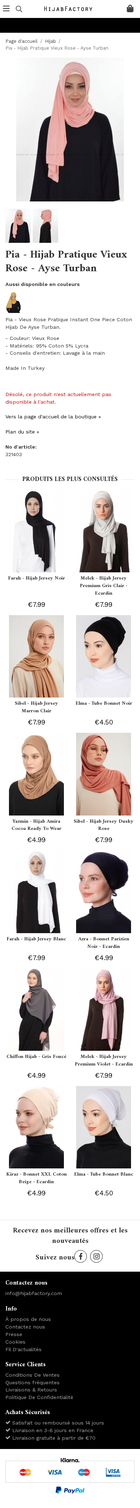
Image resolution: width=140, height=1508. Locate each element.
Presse (13, 1334)
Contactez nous (25, 1327)
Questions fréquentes (32, 1382)
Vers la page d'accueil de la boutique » (53, 416)
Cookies (15, 1342)
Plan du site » (22, 432)
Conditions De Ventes (32, 1375)
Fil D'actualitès (23, 1349)
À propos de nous (28, 1319)
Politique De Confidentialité (39, 1397)
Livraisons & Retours (31, 1390)
